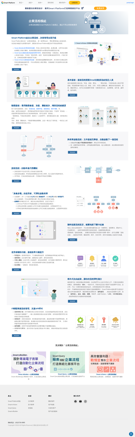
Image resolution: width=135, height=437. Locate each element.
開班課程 (51, 2)
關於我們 (51, 401)
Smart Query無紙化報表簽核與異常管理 (27, 53)
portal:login (130, 2)
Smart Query (12, 408)
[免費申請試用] (67, 8)
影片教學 (31, 404)
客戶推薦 (51, 404)
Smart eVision (12, 404)
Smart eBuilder (13, 411)
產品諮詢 (16, 69)
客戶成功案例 (52, 411)
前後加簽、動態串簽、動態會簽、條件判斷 (43, 109)
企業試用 (75, 2)
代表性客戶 (52, 408)
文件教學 (31, 401)
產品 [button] (20, 2)
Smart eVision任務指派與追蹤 (24, 60)
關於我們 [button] (62, 2)
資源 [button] (30, 2)
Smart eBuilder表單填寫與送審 (24, 48)
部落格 (30, 408)
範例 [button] (39, 2)
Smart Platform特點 (14, 401)
